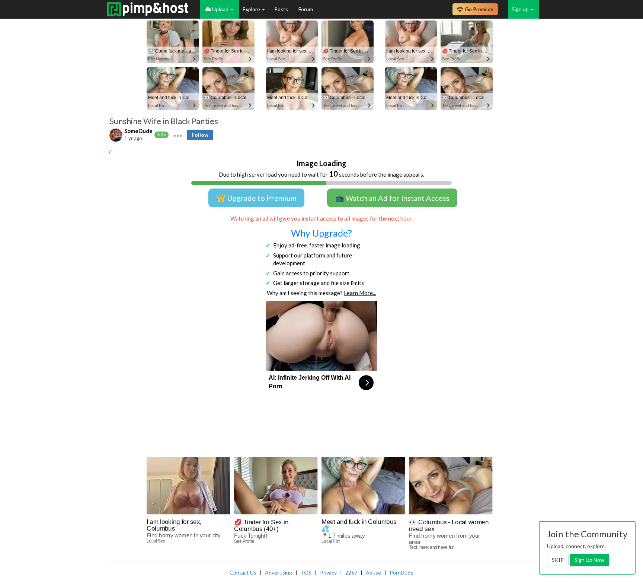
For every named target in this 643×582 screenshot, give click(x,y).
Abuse (373, 572)
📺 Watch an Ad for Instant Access (392, 197)
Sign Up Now (589, 560)
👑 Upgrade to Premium (256, 197)
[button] (177, 135)
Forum (305, 9)
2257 (351, 572)
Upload (220, 9)
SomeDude (138, 130)
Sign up (521, 9)
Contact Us (243, 572)
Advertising (278, 572)
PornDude (401, 572)
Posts (281, 9)
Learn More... (360, 293)
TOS (306, 572)
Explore (252, 9)
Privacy (328, 572)
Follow (200, 135)
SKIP (558, 560)
